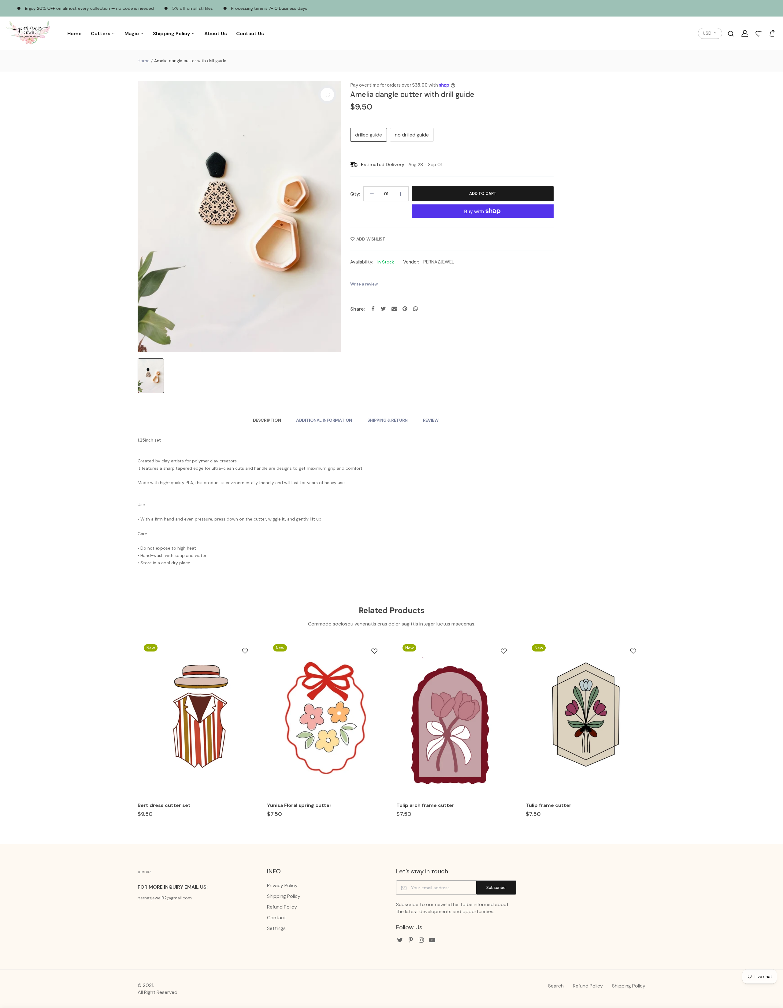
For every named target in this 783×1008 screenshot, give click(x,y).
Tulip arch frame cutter (425, 805)
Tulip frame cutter (548, 805)
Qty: (355, 194)
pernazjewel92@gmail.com (165, 898)
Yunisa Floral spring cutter (299, 805)
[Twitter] (400, 940)
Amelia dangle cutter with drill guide (412, 94)
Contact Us (250, 33)
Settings (276, 928)
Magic (132, 33)
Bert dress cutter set (164, 805)
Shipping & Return (387, 420)
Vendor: (411, 262)
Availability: (361, 262)
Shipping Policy (172, 33)
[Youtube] (432, 940)
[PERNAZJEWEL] (29, 33)
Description (267, 420)
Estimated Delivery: (383, 164)
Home (74, 33)
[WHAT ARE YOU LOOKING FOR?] (730, 33)
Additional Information (324, 420)
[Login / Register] (744, 33)
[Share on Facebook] (373, 308)
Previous (137, 733)
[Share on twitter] (383, 308)
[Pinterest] (410, 940)
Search (556, 986)
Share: (357, 309)
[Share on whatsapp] (415, 308)
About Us (215, 33)
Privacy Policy (282, 885)
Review (430, 420)
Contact (276, 917)
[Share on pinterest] (405, 308)
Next (646, 733)
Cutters (101, 33)
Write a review (364, 284)
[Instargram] (421, 940)
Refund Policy (282, 907)
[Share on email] (394, 308)
